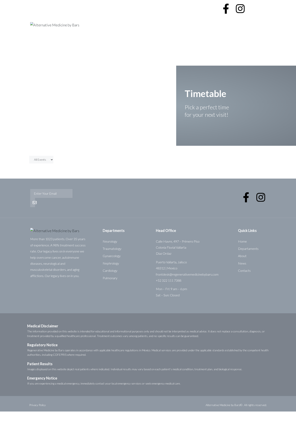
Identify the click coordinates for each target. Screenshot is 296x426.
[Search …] (254, 5)
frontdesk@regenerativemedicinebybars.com (187, 274)
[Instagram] (240, 9)
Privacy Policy (37, 405)
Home (35, 53)
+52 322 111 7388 (200, 5)
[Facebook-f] (226, 9)
